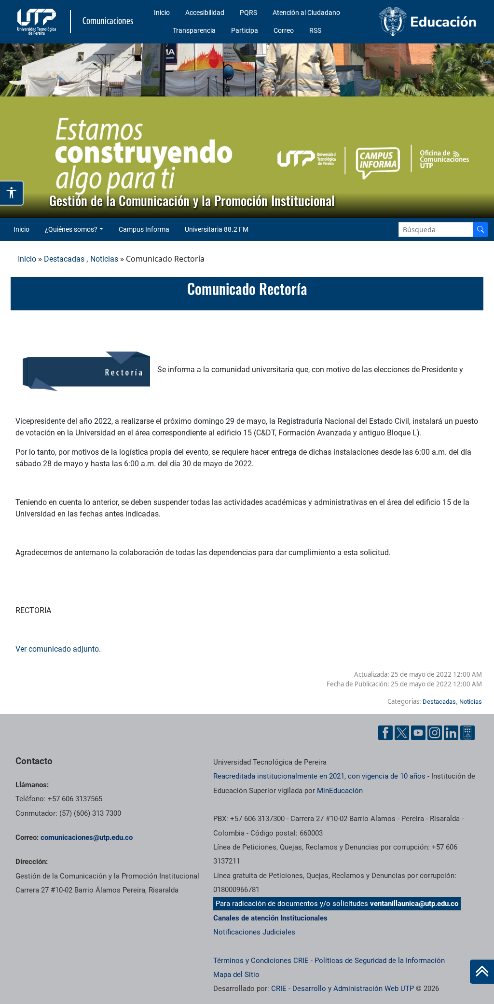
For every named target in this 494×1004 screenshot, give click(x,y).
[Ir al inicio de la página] (482, 971)
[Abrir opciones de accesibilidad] (12, 193)
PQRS (248, 12)
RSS (315, 30)
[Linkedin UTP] (451, 732)
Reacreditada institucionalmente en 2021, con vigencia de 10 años (319, 776)
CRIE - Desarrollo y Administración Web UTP (342, 988)
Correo (284, 30)
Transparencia (194, 30)
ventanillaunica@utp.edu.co (414, 903)
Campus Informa (144, 229)
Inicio (162, 12)
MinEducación (340, 790)
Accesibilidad (204, 12)
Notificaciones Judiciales (254, 932)
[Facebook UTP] (385, 732)
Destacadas (64, 259)
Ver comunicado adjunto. (59, 649)
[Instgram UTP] (434, 732)
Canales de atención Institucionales (270, 918)
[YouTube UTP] (418, 732)
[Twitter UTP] (402, 732)
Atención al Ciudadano (306, 12)
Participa (244, 30)
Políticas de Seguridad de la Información (380, 960)
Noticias (104, 259)
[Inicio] (482, 972)
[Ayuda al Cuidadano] (467, 732)
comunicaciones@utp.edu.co (87, 837)
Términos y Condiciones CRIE (261, 960)
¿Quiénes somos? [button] (71, 229)
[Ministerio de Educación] (427, 21)
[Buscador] (480, 229)
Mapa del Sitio (236, 974)
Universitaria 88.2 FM (216, 229)
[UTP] (37, 22)
